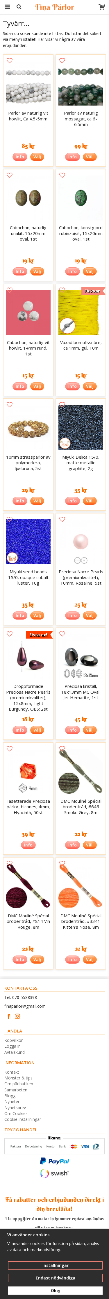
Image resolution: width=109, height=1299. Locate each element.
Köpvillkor (13, 1040)
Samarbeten (15, 1090)
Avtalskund (14, 1052)
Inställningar (55, 1265)
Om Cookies (16, 1113)
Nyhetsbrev (15, 1107)
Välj (37, 156)
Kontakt (11, 1072)
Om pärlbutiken (18, 1083)
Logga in (12, 1046)
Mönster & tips (18, 1078)
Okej (55, 1290)
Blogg (9, 1095)
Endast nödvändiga (55, 1278)
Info (20, 156)
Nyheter (11, 1101)
